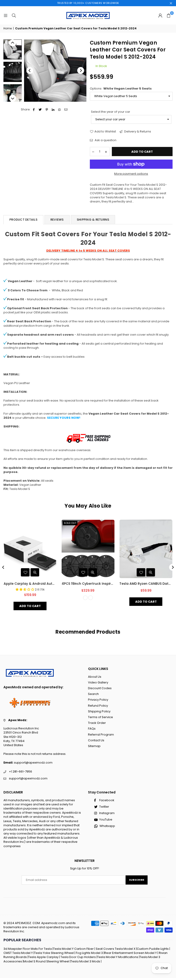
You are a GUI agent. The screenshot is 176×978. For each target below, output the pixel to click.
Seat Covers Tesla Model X (115, 949)
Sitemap (94, 746)
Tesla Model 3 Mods (85, 961)
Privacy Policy (98, 699)
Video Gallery (98, 682)
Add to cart (30, 606)
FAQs (92, 728)
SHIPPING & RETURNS (93, 219)
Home (7, 28)
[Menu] (5, 15)
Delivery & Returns (137, 131)
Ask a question (105, 140)
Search (93, 694)
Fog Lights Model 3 (89, 953)
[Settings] (160, 15)
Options (121, 89)
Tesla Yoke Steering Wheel (54, 953)
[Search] (14, 15)
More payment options (131, 174)
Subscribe (136, 880)
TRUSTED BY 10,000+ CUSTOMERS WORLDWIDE (88, 3)
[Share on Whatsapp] (59, 109)
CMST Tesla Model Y (18, 953)
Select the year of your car (110, 112)
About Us (94, 676)
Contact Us (96, 740)
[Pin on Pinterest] (47, 109)
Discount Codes (100, 688)
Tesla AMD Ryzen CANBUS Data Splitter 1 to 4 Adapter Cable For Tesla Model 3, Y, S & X (145, 584)
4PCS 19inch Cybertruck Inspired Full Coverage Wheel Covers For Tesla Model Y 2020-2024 (88, 584)
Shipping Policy (99, 711)
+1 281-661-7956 (20, 771)
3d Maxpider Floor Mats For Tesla (27, 949)
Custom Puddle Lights (153, 949)
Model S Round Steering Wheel (46, 961)
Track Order (97, 723)
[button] (168, 15)
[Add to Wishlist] (25, 572)
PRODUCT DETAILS (23, 219)
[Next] (80, 70)
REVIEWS (57, 219)
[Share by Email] (66, 109)
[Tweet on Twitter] (40, 109)
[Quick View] (34, 572)
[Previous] (29, 70)
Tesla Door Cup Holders (78, 957)
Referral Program (101, 734)
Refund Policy (98, 705)
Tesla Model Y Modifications (117, 957)
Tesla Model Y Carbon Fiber (73, 949)
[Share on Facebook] (34, 109)
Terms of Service (100, 717)
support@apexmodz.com (33, 762)
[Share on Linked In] (53, 109)
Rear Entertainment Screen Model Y (130, 953)
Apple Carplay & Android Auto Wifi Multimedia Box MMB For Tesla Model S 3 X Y (30, 584)
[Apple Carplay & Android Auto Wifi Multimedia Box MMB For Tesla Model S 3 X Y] (30, 549)
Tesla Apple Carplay (43, 957)
